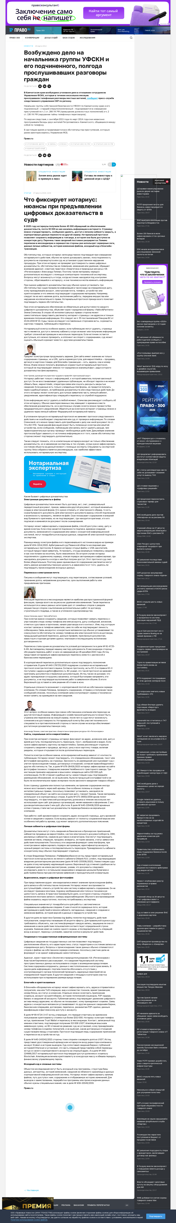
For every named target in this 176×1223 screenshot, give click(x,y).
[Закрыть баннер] (52, 1199)
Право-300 (14, 38)
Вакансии (79, 1205)
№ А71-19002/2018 (83, 796)
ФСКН (64, 144)
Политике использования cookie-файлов (29, 1220)
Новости (28, 46)
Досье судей (50, 38)
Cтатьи (27, 193)
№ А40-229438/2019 (88, 805)
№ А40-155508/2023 (81, 861)
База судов (69, 38)
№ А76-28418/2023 (70, 766)
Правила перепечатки (98, 1205)
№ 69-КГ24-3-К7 (39, 1014)
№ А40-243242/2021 (41, 1039)
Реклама (65, 1205)
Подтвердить (155, 1216)
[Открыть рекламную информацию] (166, 313)
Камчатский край (36, 149)
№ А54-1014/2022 (38, 545)
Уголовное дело (35, 144)
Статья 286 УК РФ (81, 144)
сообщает (92, 98)
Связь (53, 144)
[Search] (131, 37)
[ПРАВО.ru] (20, 30)
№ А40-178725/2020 (56, 665)
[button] (40, 86)
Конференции (32, 38)
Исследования (87, 38)
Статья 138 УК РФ (104, 144)
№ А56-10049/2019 (84, 1083)
